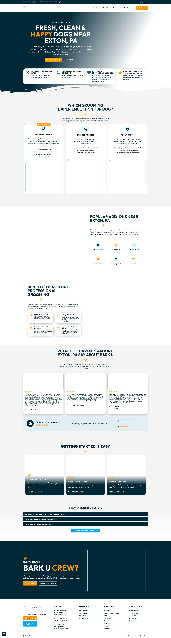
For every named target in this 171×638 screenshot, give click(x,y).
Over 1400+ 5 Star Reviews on (34, 614)
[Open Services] (99, 8)
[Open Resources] (120, 8)
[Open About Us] (109, 8)
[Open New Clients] (132, 8)
